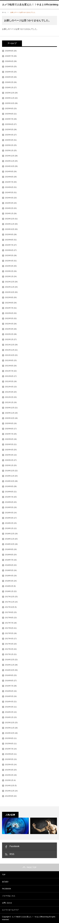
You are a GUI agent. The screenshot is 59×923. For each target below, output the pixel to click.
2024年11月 (9, 161)
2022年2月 (9, 334)
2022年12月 (9, 282)
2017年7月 (9, 623)
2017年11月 (9, 602)
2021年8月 (9, 366)
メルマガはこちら (8, 896)
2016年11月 (9, 665)
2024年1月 (9, 213)
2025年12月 (9, 93)
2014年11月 (9, 791)
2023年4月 (9, 261)
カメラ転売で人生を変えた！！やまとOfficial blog (30, 917)
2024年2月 (9, 208)
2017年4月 (9, 639)
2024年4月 (9, 198)
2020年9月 (9, 423)
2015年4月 (9, 765)
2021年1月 (9, 402)
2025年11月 (9, 98)
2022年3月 (9, 329)
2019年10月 (9, 481)
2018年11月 (9, 539)
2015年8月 (9, 744)
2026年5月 (9, 67)
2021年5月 (9, 381)
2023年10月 (9, 229)
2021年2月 (9, 397)
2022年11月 (9, 287)
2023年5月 (9, 255)
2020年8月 (9, 429)
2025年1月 (9, 151)
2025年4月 (9, 135)
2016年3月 (9, 707)
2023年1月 (9, 276)
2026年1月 (9, 88)
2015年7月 (9, 749)
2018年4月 (9, 576)
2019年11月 (9, 476)
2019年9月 (9, 486)
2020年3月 (9, 455)
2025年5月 (9, 130)
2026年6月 (9, 61)
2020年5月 (9, 444)
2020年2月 (9, 460)
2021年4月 (9, 387)
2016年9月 (9, 675)
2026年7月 (9, 56)
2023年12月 (9, 219)
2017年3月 (9, 644)
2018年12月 (9, 534)
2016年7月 (9, 686)
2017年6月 (9, 628)
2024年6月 (9, 187)
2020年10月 (9, 418)
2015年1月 (9, 780)
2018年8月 (9, 555)
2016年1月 (9, 717)
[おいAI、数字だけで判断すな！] (43, 826)
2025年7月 (9, 119)
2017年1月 (9, 654)
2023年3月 (9, 266)
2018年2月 (9, 586)
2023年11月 (9, 224)
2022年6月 (9, 313)
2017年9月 (9, 612)
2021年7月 (9, 371)
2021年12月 (9, 345)
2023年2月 (9, 271)
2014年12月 (9, 786)
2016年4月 (9, 702)
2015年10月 (9, 733)
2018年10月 (9, 544)
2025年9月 (9, 109)
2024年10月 (9, 166)
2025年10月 (9, 103)
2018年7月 (9, 560)
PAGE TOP (31, 867)
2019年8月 (9, 492)
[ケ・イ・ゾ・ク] (15, 826)
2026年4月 (9, 72)
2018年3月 (9, 581)
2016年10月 (9, 670)
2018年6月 (9, 565)
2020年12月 (9, 408)
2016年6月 (9, 691)
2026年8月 (9, 51)
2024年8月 (9, 177)
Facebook (14, 846)
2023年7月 (9, 245)
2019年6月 (9, 502)
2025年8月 (9, 114)
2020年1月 (9, 465)
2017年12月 (9, 597)
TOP (3, 875)
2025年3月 (9, 140)
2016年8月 (9, 681)
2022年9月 (9, 297)
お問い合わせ (7, 903)
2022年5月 (9, 318)
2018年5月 (9, 570)
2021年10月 (9, 355)
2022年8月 (9, 303)
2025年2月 (9, 145)
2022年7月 (9, 308)
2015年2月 (9, 775)
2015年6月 (9, 754)
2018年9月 (9, 549)
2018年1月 (9, 591)
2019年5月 (9, 507)
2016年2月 (9, 712)
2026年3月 (9, 77)
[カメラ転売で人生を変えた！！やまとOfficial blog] (30, 4)
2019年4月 (9, 513)
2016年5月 (9, 696)
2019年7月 (9, 497)
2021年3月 (9, 392)
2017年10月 (9, 607)
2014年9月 (9, 796)
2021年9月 (9, 360)
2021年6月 (9, 376)
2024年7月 (9, 182)
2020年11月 (9, 413)
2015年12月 (9, 723)
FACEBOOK (6, 889)
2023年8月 (9, 240)
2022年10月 (9, 292)
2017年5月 (9, 633)
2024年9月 (9, 172)
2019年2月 (9, 523)
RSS (12, 854)
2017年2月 (9, 649)
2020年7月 (9, 434)
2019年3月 (9, 518)
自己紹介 (5, 882)
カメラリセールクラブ (10, 910)
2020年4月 (9, 450)
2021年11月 (9, 350)
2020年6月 (9, 439)
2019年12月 (9, 471)
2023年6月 (9, 250)
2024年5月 (9, 192)
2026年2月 (9, 82)
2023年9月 (9, 234)
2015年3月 (9, 770)
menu (53, 5)
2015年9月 (9, 738)
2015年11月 (9, 728)
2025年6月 (9, 124)
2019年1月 (9, 528)
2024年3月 (9, 203)
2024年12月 (9, 156)
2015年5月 (9, 759)
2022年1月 (9, 339)
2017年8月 (9, 618)
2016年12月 (9, 660)
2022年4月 (9, 324)
